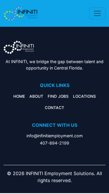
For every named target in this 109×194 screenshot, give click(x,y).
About (36, 96)
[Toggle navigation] (97, 13)
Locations (84, 96)
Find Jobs (58, 96)
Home (19, 96)
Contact (54, 107)
